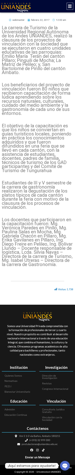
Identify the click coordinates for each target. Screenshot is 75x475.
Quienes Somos (13, 375)
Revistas (47, 383)
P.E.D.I (8, 386)
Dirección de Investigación (49, 377)
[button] (56, 6)
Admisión (10, 409)
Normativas (11, 380)
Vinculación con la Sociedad (52, 418)
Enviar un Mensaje (37, 457)
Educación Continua (16, 414)
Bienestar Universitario (17, 391)
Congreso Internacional (55, 388)
